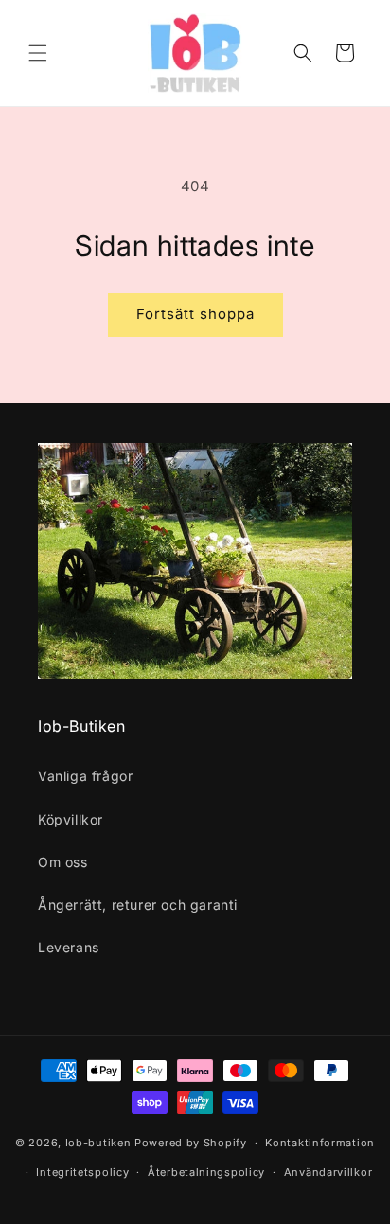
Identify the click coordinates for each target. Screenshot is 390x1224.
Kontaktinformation (320, 1142)
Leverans (68, 947)
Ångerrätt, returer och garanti (138, 904)
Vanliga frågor (85, 776)
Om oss (63, 862)
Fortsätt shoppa (195, 314)
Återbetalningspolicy (206, 1172)
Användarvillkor (328, 1172)
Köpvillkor (70, 819)
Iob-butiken (98, 1142)
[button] (38, 53)
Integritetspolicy (82, 1172)
